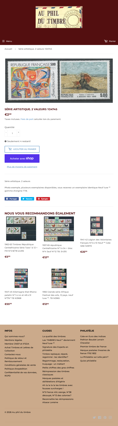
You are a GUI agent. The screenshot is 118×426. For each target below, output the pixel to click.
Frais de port (27, 119)
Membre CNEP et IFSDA (17, 343)
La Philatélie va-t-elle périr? (94, 357)
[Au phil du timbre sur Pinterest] (105, 418)
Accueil (8, 49)
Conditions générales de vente (20, 365)
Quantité (9, 127)
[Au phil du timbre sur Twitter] (94, 418)
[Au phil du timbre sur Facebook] (99, 418)
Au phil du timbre (21, 412)
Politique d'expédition (16, 368)
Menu (9, 41)
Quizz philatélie (88, 360)
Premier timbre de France (93, 346)
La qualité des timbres (54, 336)
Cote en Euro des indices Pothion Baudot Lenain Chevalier (93, 339)
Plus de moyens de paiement (22, 166)
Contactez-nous (13, 354)
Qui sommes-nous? (15, 336)
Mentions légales (13, 340)
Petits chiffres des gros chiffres (58, 367)
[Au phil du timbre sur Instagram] (110, 418)
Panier (112, 41)
